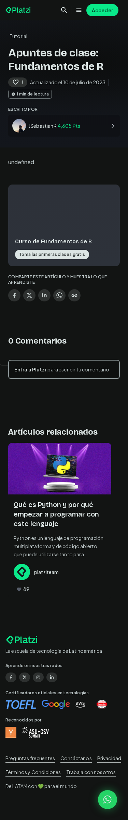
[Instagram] (38, 677)
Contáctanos (76, 758)
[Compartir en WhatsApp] (59, 295)
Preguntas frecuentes (30, 758)
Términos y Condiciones (33, 772)
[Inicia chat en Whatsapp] (107, 799)
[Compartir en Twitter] (29, 295)
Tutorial (18, 36)
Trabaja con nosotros (91, 772)
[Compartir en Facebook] (14, 295)
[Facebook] (10, 677)
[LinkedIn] (51, 677)
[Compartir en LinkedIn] (44, 295)
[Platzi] (18, 10)
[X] (24, 677)
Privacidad (109, 758)
